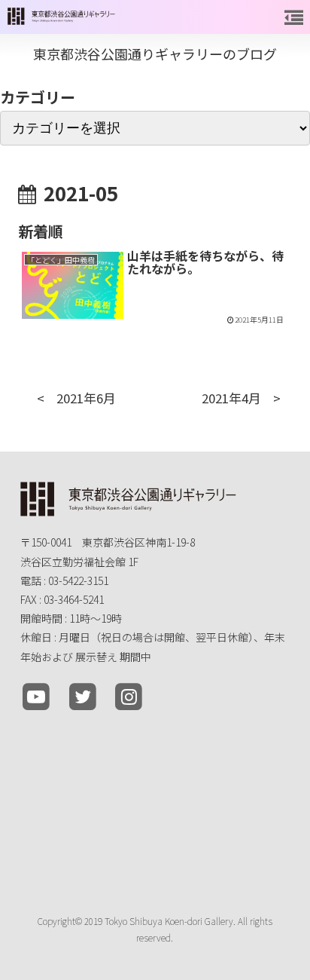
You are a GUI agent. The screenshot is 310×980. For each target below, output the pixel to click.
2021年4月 (231, 398)
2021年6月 (86, 398)
